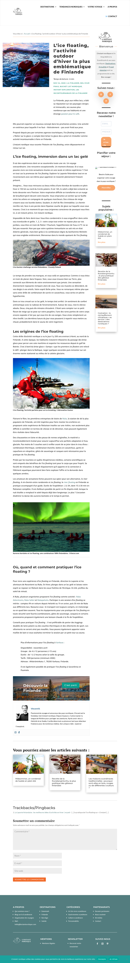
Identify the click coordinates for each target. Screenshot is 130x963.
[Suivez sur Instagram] (101, 94)
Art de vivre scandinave (77, 911)
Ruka (64, 418)
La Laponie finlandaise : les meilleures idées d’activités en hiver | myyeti (42, 812)
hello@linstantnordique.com (25, 924)
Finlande (45, 914)
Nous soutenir (100, 914)
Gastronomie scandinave (77, 914)
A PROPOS (112, 7)
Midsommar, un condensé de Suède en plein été (105, 235)
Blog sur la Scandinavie (23, 914)
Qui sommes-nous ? (22, 911)
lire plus (101, 242)
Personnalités (73, 921)
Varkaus (59, 642)
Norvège (45, 918)
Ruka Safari (29, 600)
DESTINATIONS (47, 7)
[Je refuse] (127, 959)
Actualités (103, 67)
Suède (44, 921)
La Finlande (73, 83)
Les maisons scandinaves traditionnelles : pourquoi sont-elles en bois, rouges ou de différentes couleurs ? (101, 783)
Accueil (27, 34)
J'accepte (102, 959)
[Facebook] (19, 732)
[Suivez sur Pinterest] (106, 101)
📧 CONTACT (111, 16)
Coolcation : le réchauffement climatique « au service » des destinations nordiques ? (105, 318)
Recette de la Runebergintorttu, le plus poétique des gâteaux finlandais (106, 275)
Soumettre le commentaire (29, 879)
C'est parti (70, 685)
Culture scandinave (75, 918)
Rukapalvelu (42, 600)
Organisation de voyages (24, 918)
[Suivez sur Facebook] (110, 94)
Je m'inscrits (106, 142)
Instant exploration (64, 90)
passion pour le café (70, 114)
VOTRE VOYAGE (95, 7)
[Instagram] (15, 732)
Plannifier (106, 188)
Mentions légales (48, 943)
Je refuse (113, 959)
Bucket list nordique (71, 86)
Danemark (45, 911)
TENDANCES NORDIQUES (70, 7)
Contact (98, 921)
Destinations (110, 63)
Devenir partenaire (102, 911)
